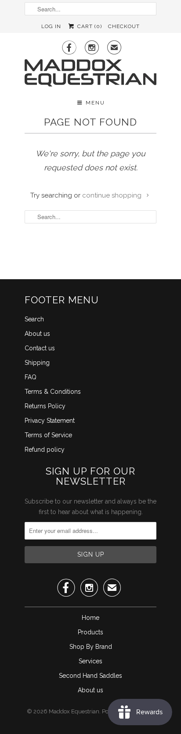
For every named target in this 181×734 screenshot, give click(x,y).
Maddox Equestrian (74, 711)
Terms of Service (48, 435)
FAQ (30, 377)
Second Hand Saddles (90, 675)
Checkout (124, 26)
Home (90, 617)
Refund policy (45, 449)
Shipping (37, 362)
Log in (51, 26)
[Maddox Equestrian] (90, 73)
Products (90, 632)
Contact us (40, 348)
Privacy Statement (50, 420)
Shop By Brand (90, 646)
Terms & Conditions (53, 391)
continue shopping (112, 195)
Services (90, 661)
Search (34, 319)
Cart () (88, 26)
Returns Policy (45, 406)
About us (37, 333)
